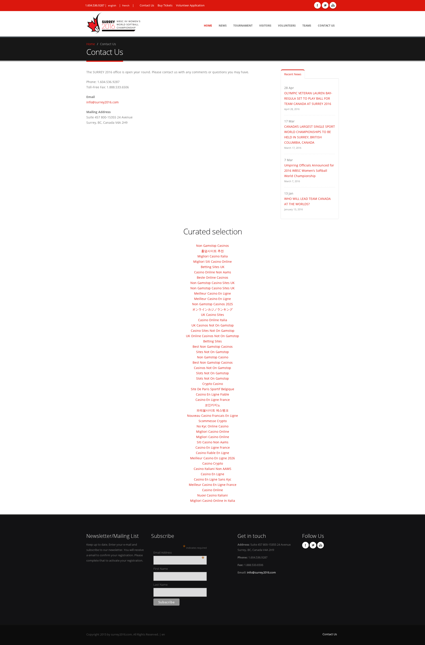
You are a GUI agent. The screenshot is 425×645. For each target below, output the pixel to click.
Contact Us (147, 5)
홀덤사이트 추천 (212, 251)
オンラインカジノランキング (212, 309)
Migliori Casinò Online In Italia (212, 500)
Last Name (160, 585)
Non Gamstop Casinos (212, 245)
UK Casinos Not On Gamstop (212, 325)
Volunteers (287, 25)
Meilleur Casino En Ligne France (212, 485)
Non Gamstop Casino (212, 357)
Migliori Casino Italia (212, 256)
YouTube (333, 5)
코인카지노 (212, 405)
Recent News (292, 74)
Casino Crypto (212, 463)
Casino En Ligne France (212, 400)
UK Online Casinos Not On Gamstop (212, 336)
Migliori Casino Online (212, 431)
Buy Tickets (165, 5)
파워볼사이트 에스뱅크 (212, 410)
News (223, 25)
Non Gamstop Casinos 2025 (212, 304)
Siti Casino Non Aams (212, 442)
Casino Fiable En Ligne (212, 453)
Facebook (317, 5)
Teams (306, 25)
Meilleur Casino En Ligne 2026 (212, 458)
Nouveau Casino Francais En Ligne (212, 415)
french (125, 5)
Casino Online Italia (212, 320)
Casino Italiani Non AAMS (212, 469)
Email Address (179, 553)
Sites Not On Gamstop (212, 352)
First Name (160, 569)
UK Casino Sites (212, 315)
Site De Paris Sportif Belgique (212, 389)
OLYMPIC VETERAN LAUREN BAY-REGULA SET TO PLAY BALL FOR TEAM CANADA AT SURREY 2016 (308, 98)
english (112, 5)
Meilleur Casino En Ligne (212, 293)
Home (208, 25)
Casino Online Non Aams (212, 272)
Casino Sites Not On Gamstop (212, 330)
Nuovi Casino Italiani (212, 495)
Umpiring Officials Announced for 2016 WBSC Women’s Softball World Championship (309, 170)
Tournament (243, 25)
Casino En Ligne (212, 474)
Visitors (265, 25)
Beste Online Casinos (212, 277)
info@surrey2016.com (102, 102)
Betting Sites (212, 341)
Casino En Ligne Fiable (212, 394)
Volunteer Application (190, 5)
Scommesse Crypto (213, 421)
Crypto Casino (212, 384)
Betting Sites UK (212, 267)
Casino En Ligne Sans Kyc (212, 479)
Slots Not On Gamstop (212, 373)
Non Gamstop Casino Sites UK (212, 283)
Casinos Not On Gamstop (212, 368)
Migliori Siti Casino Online (212, 261)
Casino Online (212, 490)
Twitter (325, 5)
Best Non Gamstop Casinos (213, 346)
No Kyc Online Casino (212, 426)
